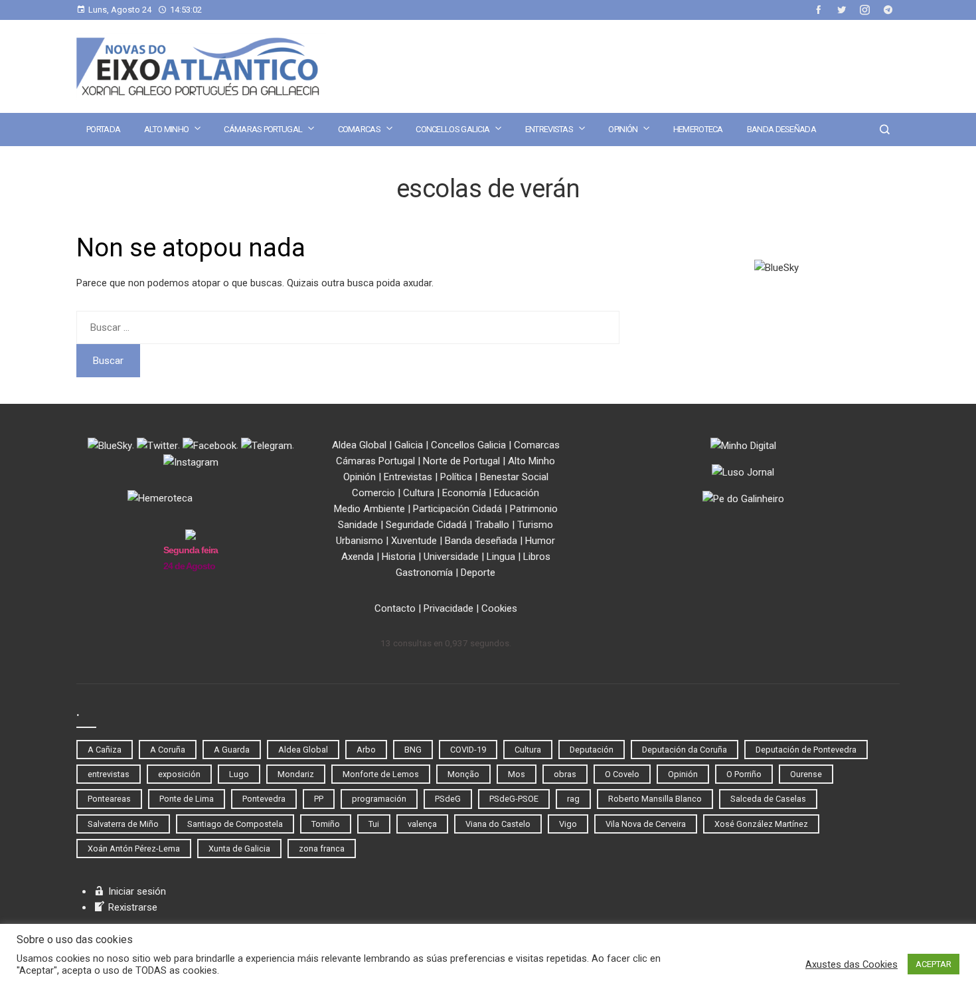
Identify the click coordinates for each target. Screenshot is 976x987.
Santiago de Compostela (235, 824)
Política (456, 477)
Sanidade (358, 525)
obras (565, 774)
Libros (536, 557)
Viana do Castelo (497, 824)
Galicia (408, 445)
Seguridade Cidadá (426, 525)
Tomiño (325, 824)
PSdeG (448, 799)
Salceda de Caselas (768, 799)
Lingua (501, 557)
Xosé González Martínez (761, 824)
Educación (516, 493)
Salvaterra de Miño (123, 824)
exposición (179, 774)
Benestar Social (514, 477)
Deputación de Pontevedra (806, 750)
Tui (373, 824)
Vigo (568, 824)
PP (318, 799)
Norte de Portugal (461, 461)
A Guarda (232, 750)
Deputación (591, 750)
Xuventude (414, 541)
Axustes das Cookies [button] (851, 964)
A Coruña (167, 750)
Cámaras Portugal (263, 129)
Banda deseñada (781, 129)
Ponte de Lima (186, 799)
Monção (463, 774)
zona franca (322, 848)
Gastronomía (424, 573)
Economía (464, 493)
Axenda (357, 557)
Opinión (622, 129)
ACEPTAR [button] (933, 964)
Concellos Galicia (452, 129)
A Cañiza (105, 750)
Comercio (373, 493)
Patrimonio (534, 509)
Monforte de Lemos (381, 774)
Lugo (239, 774)
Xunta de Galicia (239, 848)
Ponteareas (109, 799)
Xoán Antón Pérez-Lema (134, 848)
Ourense (806, 774)
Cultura (418, 493)
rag (573, 799)
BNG (413, 750)
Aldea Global (359, 445)
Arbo (366, 750)
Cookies (499, 608)
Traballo (492, 525)
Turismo (535, 525)
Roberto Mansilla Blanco (655, 799)
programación (379, 799)
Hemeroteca (698, 129)
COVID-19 (468, 750)
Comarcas (359, 129)
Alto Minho (166, 129)
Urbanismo (359, 541)
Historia (399, 557)
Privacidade (448, 608)
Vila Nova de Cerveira (646, 824)
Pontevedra (263, 799)
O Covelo (622, 774)
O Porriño (744, 774)
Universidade (451, 557)
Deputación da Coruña (684, 750)
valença (422, 824)
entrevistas (108, 774)
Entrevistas (549, 129)
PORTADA (103, 129)
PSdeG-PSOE (513, 799)
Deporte (478, 573)
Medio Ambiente (369, 509)
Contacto (395, 608)
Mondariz (296, 774)
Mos (516, 774)
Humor (540, 541)
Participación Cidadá (457, 509)
